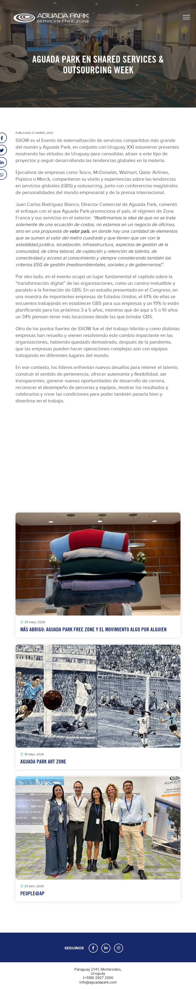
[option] (98, 461)
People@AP (32, 893)
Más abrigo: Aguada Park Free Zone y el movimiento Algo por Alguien (93, 629)
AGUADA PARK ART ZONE (43, 761)
